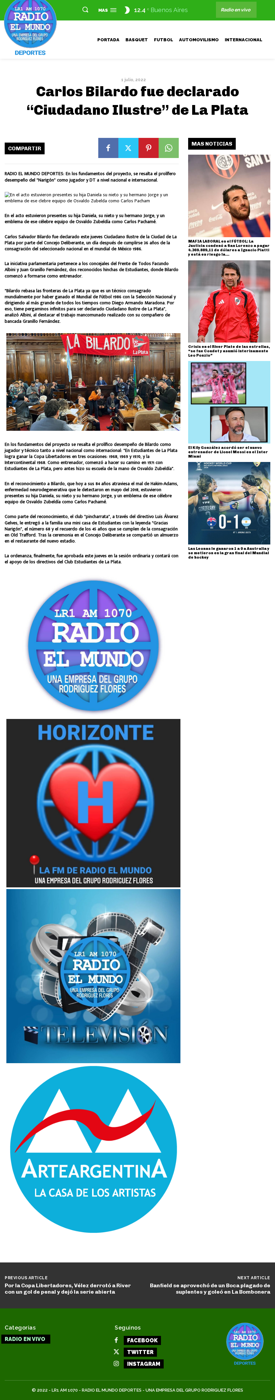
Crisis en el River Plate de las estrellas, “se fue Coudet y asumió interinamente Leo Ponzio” (229, 351)
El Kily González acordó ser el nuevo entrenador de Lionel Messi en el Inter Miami (228, 452)
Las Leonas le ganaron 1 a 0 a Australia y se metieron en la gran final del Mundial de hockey (228, 553)
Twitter (140, 1352)
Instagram (143, 1364)
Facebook (142, 1340)
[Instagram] (116, 1364)
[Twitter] (128, 148)
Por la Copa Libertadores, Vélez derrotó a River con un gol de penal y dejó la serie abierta (68, 1288)
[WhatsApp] (169, 148)
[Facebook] (108, 148)
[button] (85, 9)
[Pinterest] (149, 148)
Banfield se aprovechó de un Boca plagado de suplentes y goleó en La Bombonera (210, 1288)
